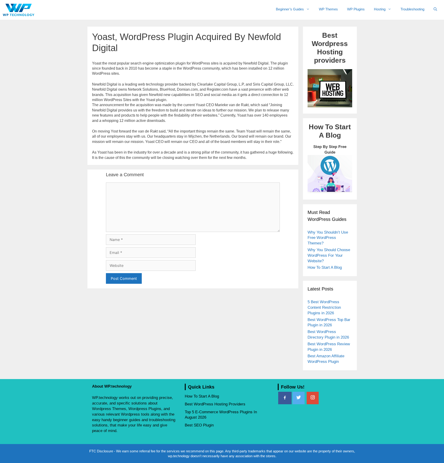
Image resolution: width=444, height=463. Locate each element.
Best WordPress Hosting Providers (215, 404)
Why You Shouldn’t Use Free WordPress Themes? (328, 238)
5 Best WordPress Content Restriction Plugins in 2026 (324, 307)
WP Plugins (356, 9)
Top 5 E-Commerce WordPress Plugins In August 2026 (221, 415)
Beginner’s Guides (290, 9)
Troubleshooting (412, 9)
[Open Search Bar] (435, 9)
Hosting (379, 9)
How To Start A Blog (325, 267)
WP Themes (328, 9)
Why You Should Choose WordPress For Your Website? (329, 255)
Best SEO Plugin (199, 425)
